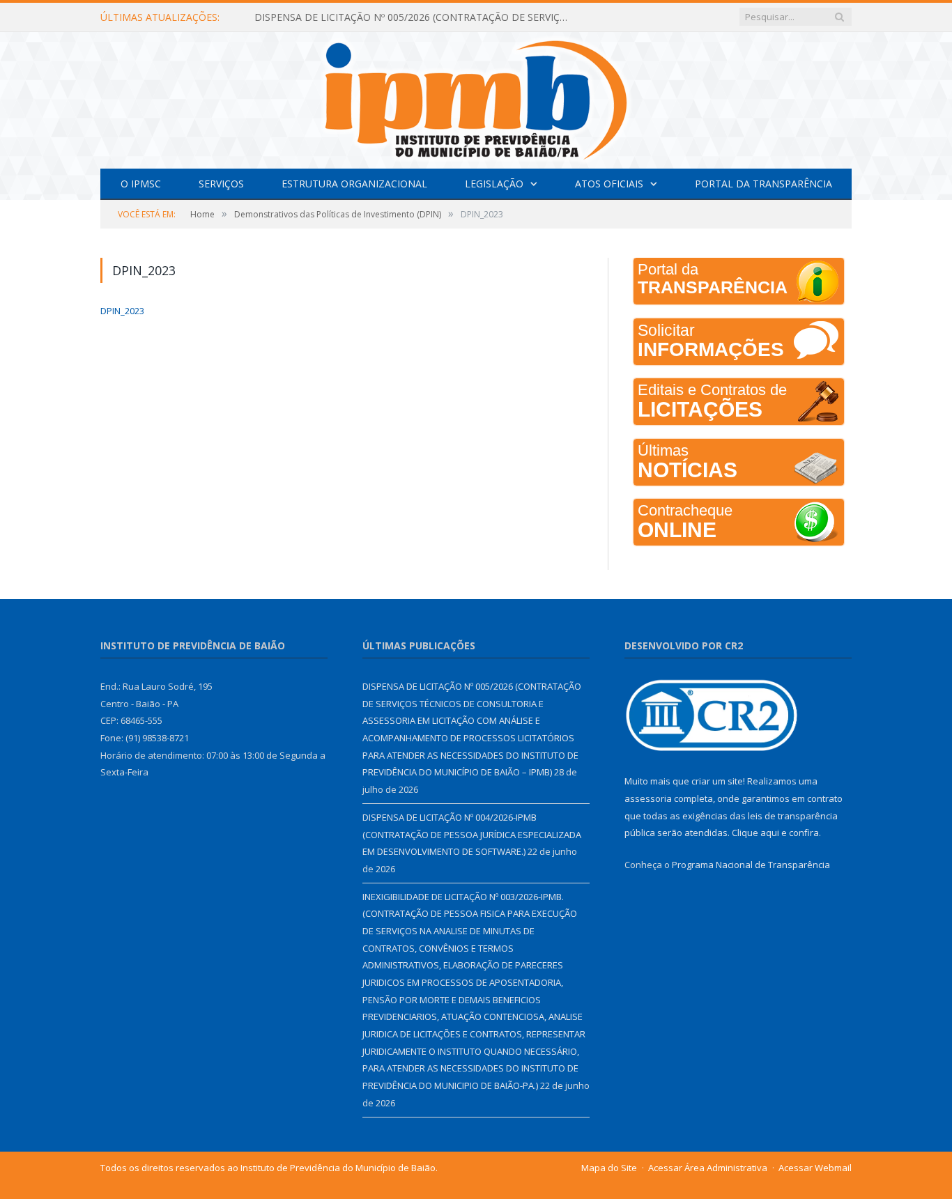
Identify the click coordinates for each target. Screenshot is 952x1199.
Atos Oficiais (609, 183)
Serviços (221, 183)
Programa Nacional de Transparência (751, 864)
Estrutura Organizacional (354, 183)
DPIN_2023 (122, 310)
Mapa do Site (609, 1167)
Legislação (494, 183)
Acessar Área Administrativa (707, 1167)
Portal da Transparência (763, 183)
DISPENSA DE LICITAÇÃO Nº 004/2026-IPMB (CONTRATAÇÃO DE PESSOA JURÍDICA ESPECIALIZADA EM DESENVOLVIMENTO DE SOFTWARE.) (471, 834)
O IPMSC (141, 183)
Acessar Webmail (815, 1167)
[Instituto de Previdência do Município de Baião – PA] (476, 97)
